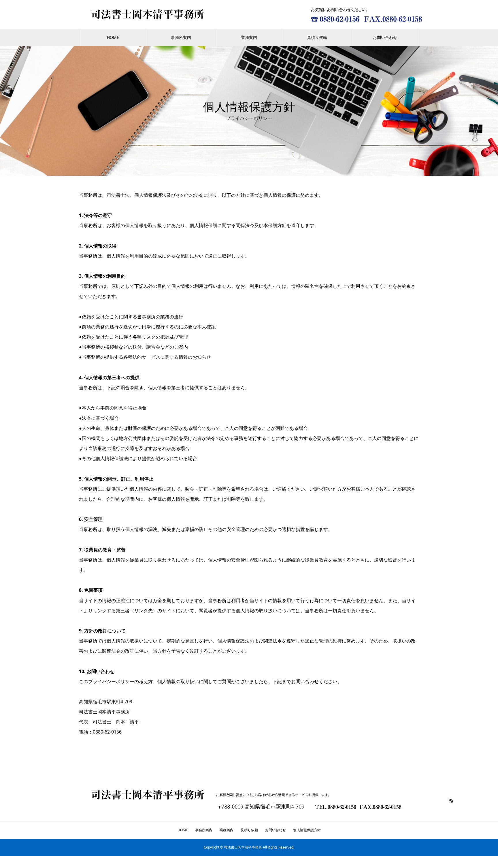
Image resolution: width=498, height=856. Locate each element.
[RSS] (451, 801)
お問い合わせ (385, 37)
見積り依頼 (317, 37)
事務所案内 (181, 37)
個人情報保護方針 (307, 829)
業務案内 (249, 37)
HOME (113, 37)
